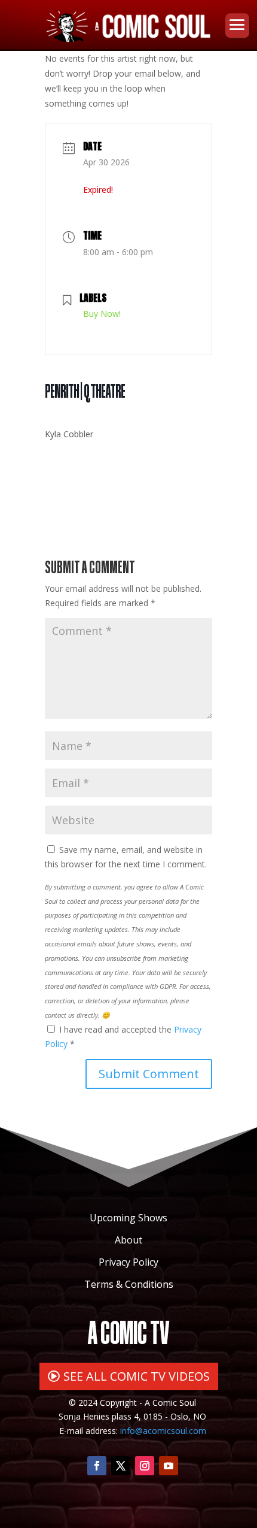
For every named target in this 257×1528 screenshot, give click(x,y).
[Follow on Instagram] (144, 1465)
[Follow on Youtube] (168, 1465)
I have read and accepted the (123, 1036)
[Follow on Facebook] (96, 1465)
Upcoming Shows (128, 1217)
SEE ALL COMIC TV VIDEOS (136, 1376)
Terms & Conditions (128, 1284)
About (128, 1239)
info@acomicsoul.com (163, 1430)
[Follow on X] (120, 1465)
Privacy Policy (128, 1262)
